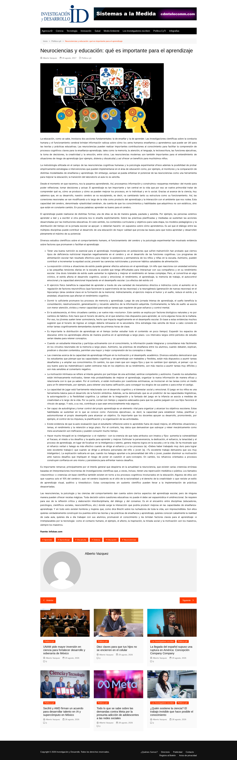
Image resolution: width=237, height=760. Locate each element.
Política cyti (86, 58)
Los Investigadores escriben (136, 31)
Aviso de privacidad (188, 755)
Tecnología (72, 31)
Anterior (49, 600)
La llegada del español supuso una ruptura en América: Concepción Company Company (171, 650)
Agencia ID (47, 31)
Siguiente (186, 600)
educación (112, 540)
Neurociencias (130, 540)
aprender (48, 540)
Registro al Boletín (167, 755)
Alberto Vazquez (50, 58)
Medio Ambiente (111, 31)
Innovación (86, 31)
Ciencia (59, 31)
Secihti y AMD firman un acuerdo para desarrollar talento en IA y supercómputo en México (63, 711)
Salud (97, 31)
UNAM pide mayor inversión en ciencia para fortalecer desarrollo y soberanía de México (64, 650)
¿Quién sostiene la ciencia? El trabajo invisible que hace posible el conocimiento (171, 711)
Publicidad (177, 752)
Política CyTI (159, 31)
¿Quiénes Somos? (149, 752)
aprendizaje (65, 540)
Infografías (174, 31)
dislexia (97, 540)
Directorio (165, 752)
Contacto (190, 752)
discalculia (81, 540)
